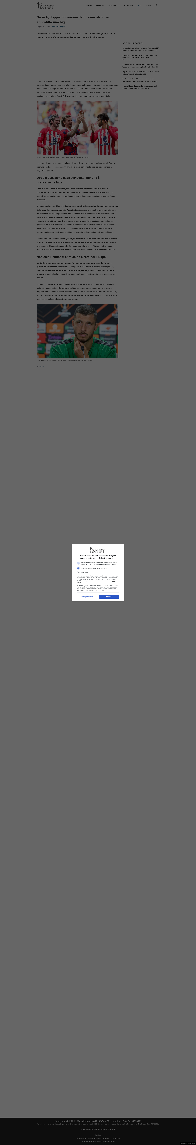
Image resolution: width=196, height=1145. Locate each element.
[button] (98, 572)
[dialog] (98, 572)
